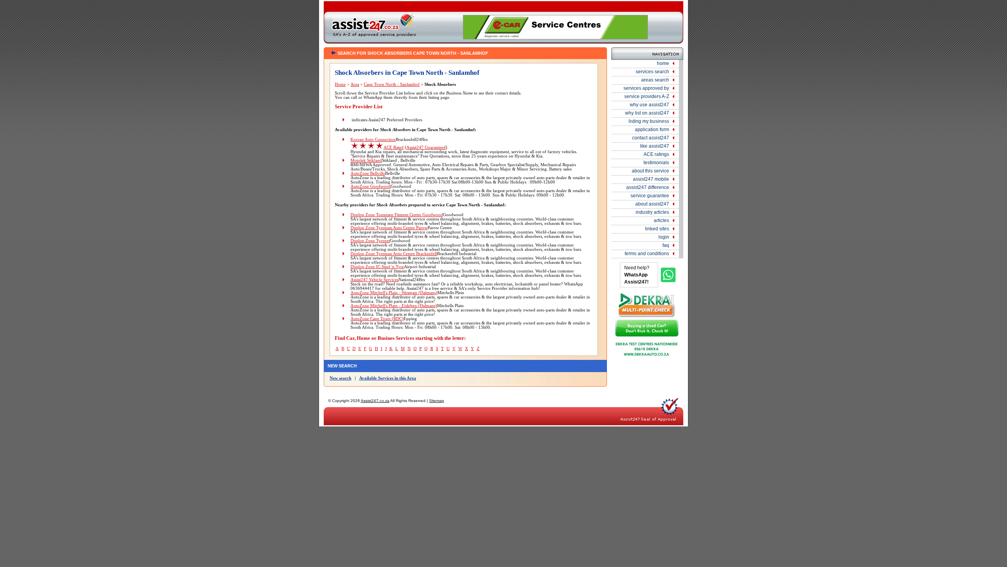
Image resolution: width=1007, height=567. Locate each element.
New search (340, 378)
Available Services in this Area (387, 378)
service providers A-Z (646, 96)
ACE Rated (394, 147)
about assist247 (652, 204)
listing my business (649, 121)
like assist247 (654, 146)
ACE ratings (656, 154)
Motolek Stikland (366, 160)
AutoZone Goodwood (370, 186)
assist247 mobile (651, 179)
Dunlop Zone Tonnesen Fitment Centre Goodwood (396, 215)
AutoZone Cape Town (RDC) (377, 319)
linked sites (657, 229)
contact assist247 (650, 138)
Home (340, 84)
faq (665, 245)
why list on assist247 (647, 113)
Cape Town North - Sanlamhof (392, 84)
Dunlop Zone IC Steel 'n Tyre (377, 267)
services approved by (646, 88)
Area (354, 84)
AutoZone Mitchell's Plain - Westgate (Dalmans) (393, 293)
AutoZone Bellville (367, 173)
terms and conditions (647, 253)
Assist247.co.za (375, 400)
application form (652, 129)
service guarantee (650, 195)
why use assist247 (649, 104)
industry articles (652, 212)
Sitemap (436, 400)
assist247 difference (647, 187)
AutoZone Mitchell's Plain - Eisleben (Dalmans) (393, 306)
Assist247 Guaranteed (426, 147)
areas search (655, 80)
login (663, 237)
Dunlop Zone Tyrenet (370, 241)
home (663, 63)
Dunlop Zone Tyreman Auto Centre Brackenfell (393, 254)
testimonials (656, 162)
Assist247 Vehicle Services (374, 280)
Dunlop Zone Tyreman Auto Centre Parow (389, 228)
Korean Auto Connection (373, 139)
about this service (650, 171)
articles (661, 220)
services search (652, 71)
